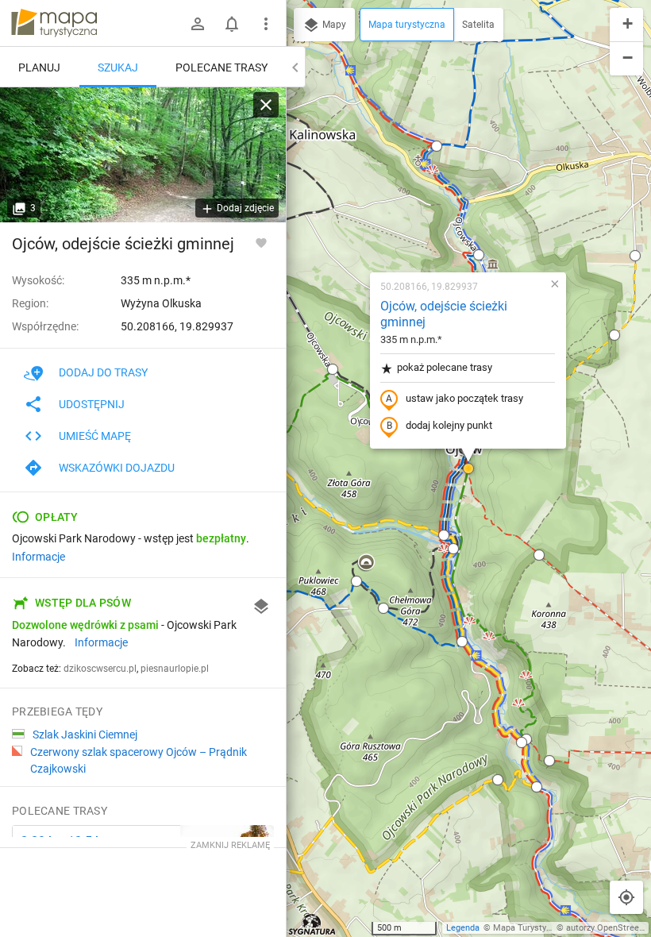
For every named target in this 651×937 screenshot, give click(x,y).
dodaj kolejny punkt (449, 425)
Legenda (463, 928)
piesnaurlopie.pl (175, 668)
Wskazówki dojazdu (117, 467)
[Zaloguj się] (197, 24)
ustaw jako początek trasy (464, 398)
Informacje (38, 556)
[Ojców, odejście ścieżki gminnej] (143, 154)
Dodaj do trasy (103, 372)
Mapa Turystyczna (528, 928)
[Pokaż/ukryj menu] (266, 24)
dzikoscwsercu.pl (100, 668)
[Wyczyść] (266, 105)
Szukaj (118, 67)
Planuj (39, 67)
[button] (332, 369)
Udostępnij (92, 404)
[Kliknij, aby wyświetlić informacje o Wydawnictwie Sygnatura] (312, 924)
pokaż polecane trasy (444, 367)
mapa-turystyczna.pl (54, 23)
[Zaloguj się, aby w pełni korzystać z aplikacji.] (261, 242)
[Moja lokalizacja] (626, 897)
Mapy (333, 24)
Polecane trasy (221, 67)
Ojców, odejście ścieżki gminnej (443, 314)
